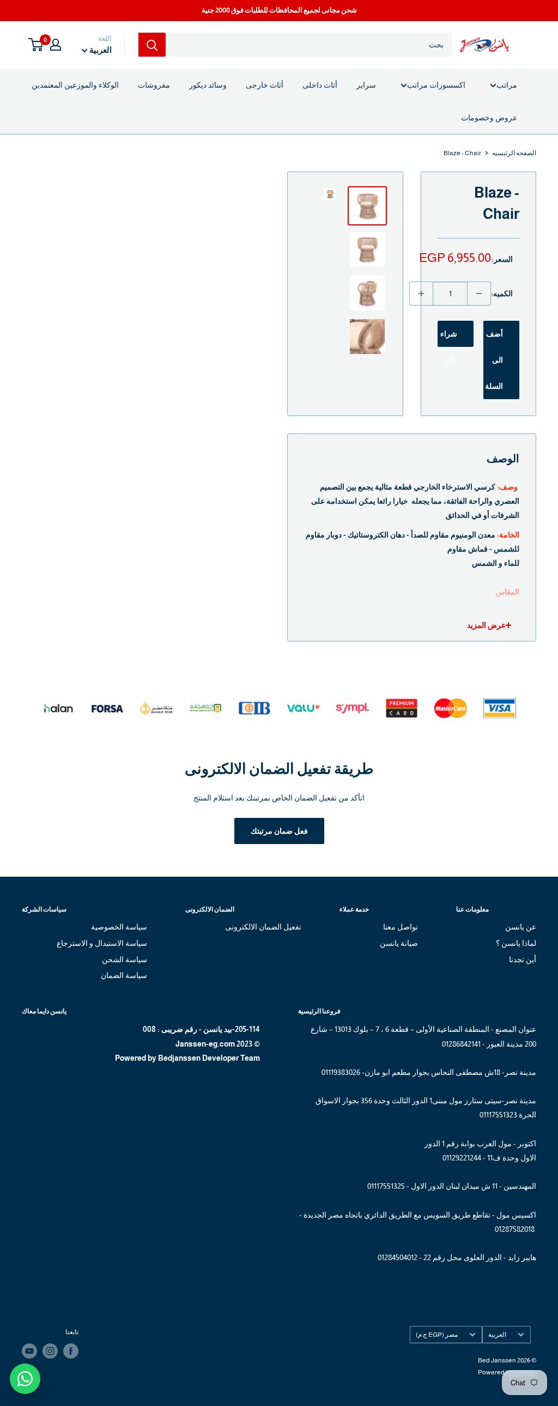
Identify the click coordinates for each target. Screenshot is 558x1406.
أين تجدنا (522, 959)
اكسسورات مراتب (436, 85)
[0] (36, 44)
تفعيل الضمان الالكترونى (263, 926)
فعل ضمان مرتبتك (279, 831)
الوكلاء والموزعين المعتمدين (75, 85)
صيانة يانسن (398, 943)
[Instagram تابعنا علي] (50, 1351)
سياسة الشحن (124, 959)
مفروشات (154, 85)
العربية (497, 1334)
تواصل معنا (400, 926)
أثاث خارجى (264, 85)
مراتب (506, 85)
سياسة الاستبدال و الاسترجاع (102, 943)
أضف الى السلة (494, 359)
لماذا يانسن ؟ (516, 943)
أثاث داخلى (319, 85)
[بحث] (152, 45)
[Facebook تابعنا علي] (70, 1351)
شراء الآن (448, 338)
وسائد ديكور (208, 85)
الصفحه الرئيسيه (514, 153)
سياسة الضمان (124, 975)
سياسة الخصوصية (119, 926)
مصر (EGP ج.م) (437, 1334)
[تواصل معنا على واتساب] (25, 1379)
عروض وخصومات (489, 117)
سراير (366, 85)
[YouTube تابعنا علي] (29, 1351)
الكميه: (502, 293)
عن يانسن (520, 926)
